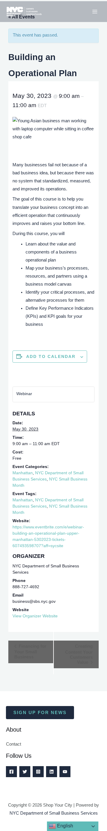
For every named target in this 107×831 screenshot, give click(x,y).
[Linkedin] (51, 771)
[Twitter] (24, 771)
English (64, 825)
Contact (13, 744)
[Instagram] (38, 771)
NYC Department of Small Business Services (54, 813)
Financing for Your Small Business (30, 651)
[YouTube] (64, 771)
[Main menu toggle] (95, 11)
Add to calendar (50, 356)
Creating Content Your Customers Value (79, 654)
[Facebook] (11, 771)
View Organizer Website (35, 616)
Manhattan (22, 472)
